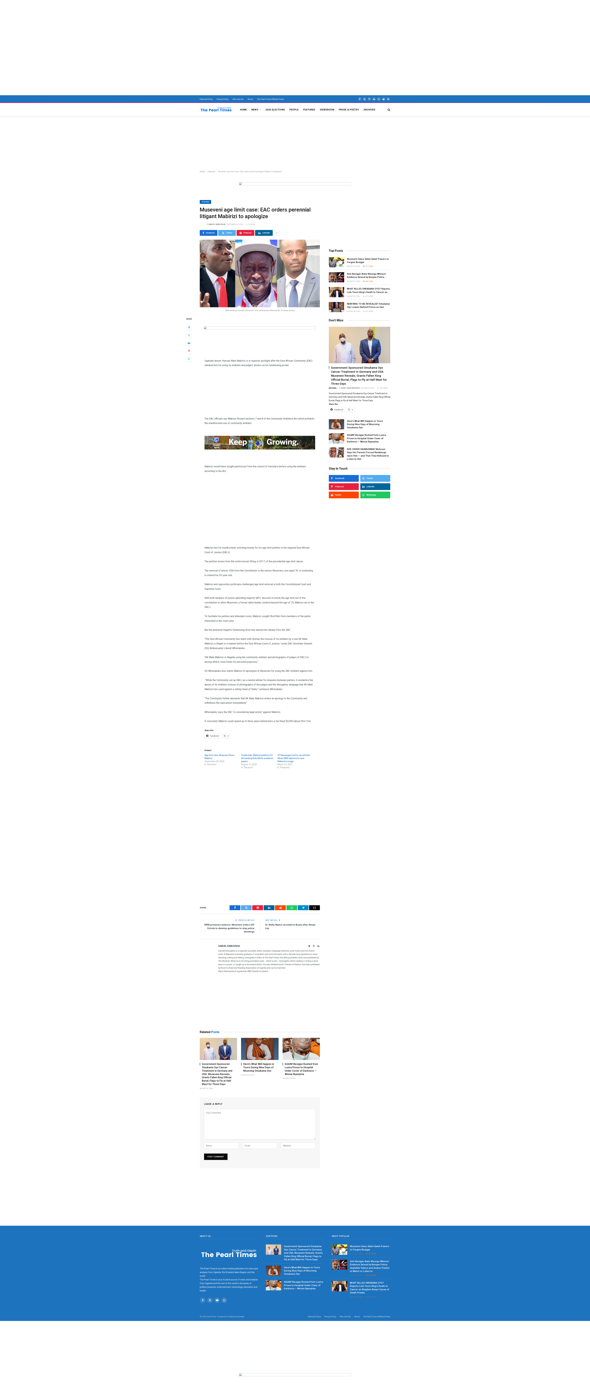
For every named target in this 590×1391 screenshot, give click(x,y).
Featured (309, 109)
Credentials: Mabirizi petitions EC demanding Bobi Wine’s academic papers (257, 758)
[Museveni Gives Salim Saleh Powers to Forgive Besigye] (336, 262)
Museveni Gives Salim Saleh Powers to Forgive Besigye (368, 261)
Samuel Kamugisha (217, 224)
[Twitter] (189, 335)
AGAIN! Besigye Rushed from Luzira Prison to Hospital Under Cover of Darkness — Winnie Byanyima (301, 1069)
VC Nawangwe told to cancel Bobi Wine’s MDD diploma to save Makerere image (293, 758)
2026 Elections (275, 109)
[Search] (388, 109)
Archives (369, 109)
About (250, 99)
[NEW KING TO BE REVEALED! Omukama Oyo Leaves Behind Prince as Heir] (336, 307)
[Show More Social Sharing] (276, 233)
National (333, 388)
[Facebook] (189, 327)
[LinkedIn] (189, 343)
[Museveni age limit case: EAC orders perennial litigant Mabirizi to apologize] (260, 273)
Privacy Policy (222, 99)
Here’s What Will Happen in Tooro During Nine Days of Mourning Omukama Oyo (258, 1067)
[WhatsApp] (189, 359)
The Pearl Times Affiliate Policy (270, 99)
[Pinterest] (189, 351)
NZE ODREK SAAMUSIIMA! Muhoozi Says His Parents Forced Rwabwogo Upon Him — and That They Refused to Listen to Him (368, 454)
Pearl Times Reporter (350, 388)
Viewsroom (327, 109)
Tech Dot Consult (236, 1316)
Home (243, 109)
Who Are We (238, 99)
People (294, 109)
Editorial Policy (206, 99)
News (254, 109)
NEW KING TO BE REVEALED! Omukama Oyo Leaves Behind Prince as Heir (368, 305)
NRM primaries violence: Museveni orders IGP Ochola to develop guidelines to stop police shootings (229, 928)
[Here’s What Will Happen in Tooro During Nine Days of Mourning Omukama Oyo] (259, 1049)
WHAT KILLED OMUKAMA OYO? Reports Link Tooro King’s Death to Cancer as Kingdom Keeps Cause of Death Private (368, 290)
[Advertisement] (92, 21)
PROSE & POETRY (349, 109)
